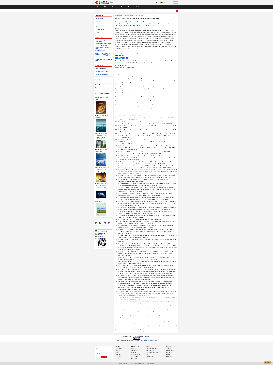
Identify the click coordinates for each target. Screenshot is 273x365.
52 (116, 309)
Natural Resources (100, 201)
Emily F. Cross (133, 21)
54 (116, 321)
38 (116, 239)
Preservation (169, 352)
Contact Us (98, 84)
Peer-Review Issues (135, 354)
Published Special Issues (102, 71)
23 (116, 175)
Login (175, 2)
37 (116, 235)
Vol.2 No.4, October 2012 (137, 15)
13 (116, 125)
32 (116, 215)
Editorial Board (99, 26)
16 (116, 139)
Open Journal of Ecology (101, 133)
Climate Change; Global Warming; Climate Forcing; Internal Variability (130, 53)
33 (116, 219)
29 (116, 201)
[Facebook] (100, 223)
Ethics (132, 348)
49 (116, 297)
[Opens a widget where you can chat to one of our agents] (268, 362)
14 (116, 129)
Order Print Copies (150, 350)
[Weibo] (109, 223)
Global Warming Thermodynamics (103, 43)
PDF (131, 25)
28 (116, 197)
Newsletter (97, 79)
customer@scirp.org (102, 231)
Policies (168, 346)
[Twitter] (96, 223)
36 (116, 229)
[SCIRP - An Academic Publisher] (104, 2)
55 (116, 325)
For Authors (133, 352)
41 (116, 257)
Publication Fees (100, 29)
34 (116, 221)
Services (145, 7)
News (130, 7)
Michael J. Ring (118, 21)
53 (116, 315)
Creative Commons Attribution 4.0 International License (147, 340)
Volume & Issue (149, 356)
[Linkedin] (105, 223)
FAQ (96, 87)
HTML (134, 25)
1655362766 (100, 236)
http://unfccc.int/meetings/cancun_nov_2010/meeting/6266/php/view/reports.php (136, 323)
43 (116, 265)
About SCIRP (135, 346)
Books (122, 7)
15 (116, 133)
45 (116, 275)
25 (116, 183)
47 (116, 285)
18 (116, 151)
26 (116, 187)
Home (98, 7)
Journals (114, 7)
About (137, 7)
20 (116, 161)
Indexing (98, 32)
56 (116, 329)
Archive (98, 24)
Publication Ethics (170, 350)
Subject (118, 350)
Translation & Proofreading (152, 352)
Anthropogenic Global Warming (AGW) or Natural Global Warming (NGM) (103, 47)
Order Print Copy (99, 82)
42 (116, 261)
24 (116, 179)
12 (116, 121)
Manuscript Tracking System (152, 348)
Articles (106, 7)
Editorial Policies (134, 350)
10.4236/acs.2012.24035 (123, 25)
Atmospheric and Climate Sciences (123, 15)
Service (148, 346)
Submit (153, 7)
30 (116, 207)
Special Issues (134, 358)
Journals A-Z (119, 348)
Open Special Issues (101, 68)
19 (116, 155)
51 (116, 305)
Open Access (169, 348)
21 (116, 165)
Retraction (168, 354)
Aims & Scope (99, 18)
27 (116, 193)
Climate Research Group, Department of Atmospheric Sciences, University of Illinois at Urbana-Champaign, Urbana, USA (142, 23)
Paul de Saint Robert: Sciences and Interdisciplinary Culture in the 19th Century (103, 59)
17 (116, 145)
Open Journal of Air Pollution (102, 167)
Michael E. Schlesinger (142, 21)
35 (116, 225)
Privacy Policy (169, 356)
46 (116, 281)
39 (116, 243)
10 (116, 111)
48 (116, 291)
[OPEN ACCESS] (160, 2)
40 (116, 251)
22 (116, 169)
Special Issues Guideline (102, 74)
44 (116, 269)
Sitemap (118, 354)
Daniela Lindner (126, 21)
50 (116, 301)
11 (116, 117)
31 (116, 211)
